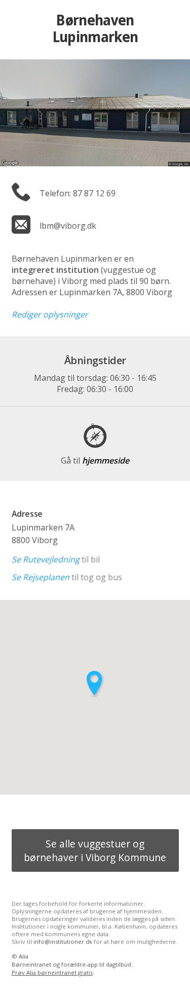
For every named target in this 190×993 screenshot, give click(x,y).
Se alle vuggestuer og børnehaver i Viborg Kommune (95, 850)
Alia (23, 956)
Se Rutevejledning (46, 559)
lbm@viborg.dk (68, 225)
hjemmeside (95, 460)
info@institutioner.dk (62, 941)
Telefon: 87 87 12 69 (78, 193)
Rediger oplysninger (50, 314)
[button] (95, 683)
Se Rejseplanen (40, 577)
